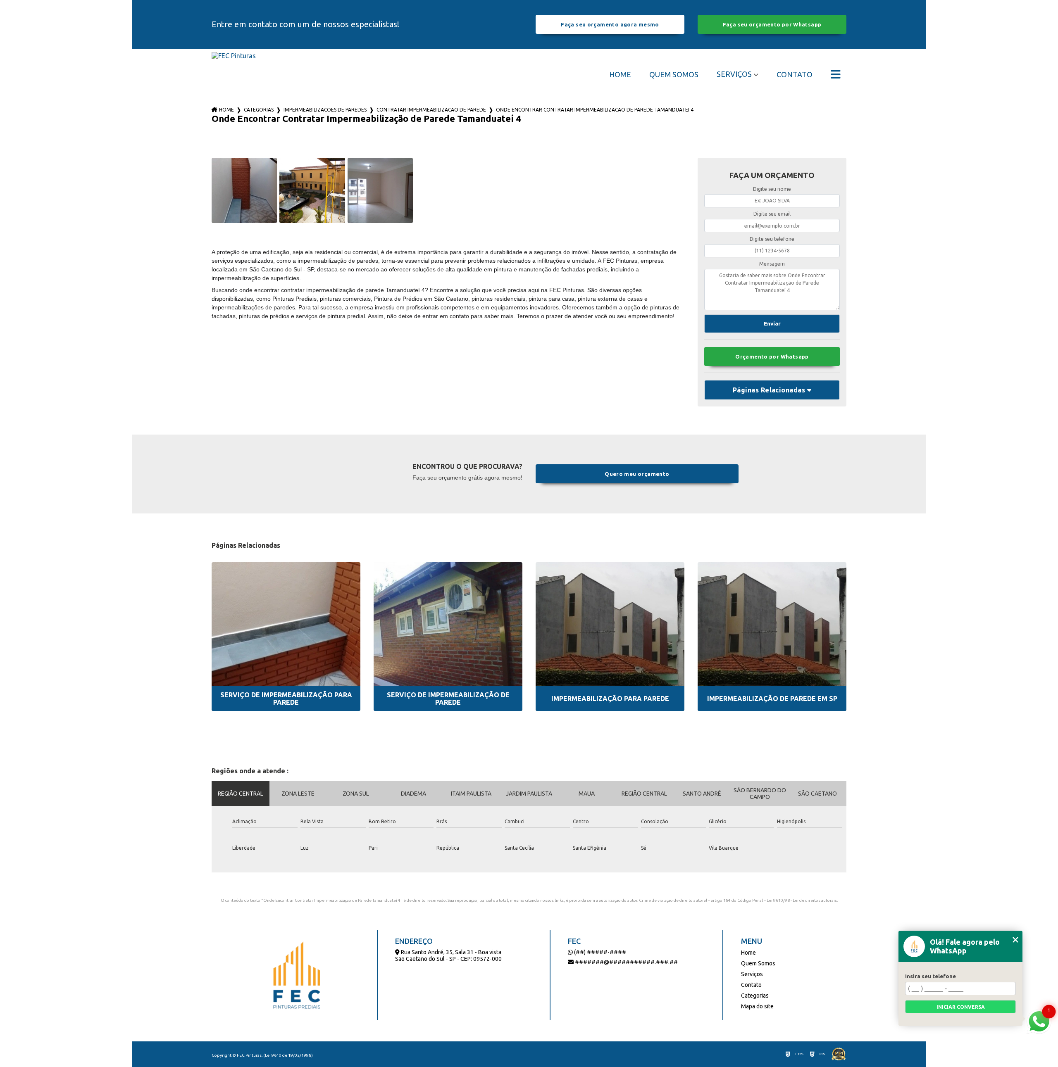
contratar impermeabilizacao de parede (431, 109)
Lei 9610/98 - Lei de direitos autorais (802, 900)
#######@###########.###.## (626, 962)
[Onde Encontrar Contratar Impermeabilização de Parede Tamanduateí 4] (244, 190)
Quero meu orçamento (637, 474)
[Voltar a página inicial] (234, 74)
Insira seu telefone (930, 976)
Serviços (734, 74)
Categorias (259, 109)
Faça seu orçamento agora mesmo (610, 24)
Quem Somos (673, 74)
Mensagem (772, 263)
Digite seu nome (772, 189)
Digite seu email (772, 213)
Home (620, 74)
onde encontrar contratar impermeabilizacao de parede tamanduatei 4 (594, 109)
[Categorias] (835, 74)
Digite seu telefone (772, 239)
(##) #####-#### (599, 952)
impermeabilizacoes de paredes (325, 109)
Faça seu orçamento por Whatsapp (772, 24)
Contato (795, 74)
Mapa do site (757, 1006)
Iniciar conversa (960, 1007)
